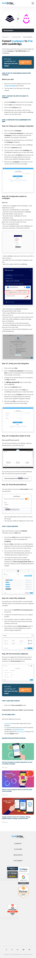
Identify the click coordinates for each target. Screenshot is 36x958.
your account (21, 732)
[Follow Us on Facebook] (6, 950)
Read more (5, 767)
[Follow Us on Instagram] (12, 950)
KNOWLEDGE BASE (18, 730)
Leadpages (7, 723)
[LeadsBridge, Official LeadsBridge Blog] (8, 3)
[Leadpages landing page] (10, 19)
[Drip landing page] (26, 19)
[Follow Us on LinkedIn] (17, 950)
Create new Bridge (10, 86)
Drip (5, 727)
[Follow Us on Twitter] (29, 950)
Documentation (8, 30)
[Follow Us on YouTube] (23, 950)
